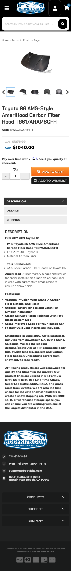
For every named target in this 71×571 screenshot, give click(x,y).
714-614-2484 (18, 456)
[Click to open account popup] (54, 8)
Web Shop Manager (42, 551)
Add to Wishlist (52, 181)
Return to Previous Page (26, 40)
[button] (35, 24)
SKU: (5, 130)
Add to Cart (53, 172)
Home (5, 40)
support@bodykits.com (25, 470)
